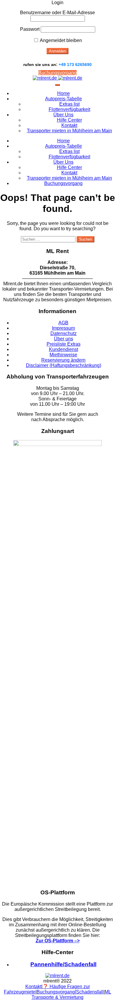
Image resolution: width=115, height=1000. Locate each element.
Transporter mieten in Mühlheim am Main (69, 130)
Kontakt (69, 125)
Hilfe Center (69, 120)
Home (63, 93)
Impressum (63, 328)
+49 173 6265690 (75, 64)
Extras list (69, 104)
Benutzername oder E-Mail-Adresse (57, 12)
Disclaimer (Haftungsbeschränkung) (63, 365)
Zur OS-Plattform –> (58, 940)
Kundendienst (63, 349)
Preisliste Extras (63, 344)
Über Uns (63, 114)
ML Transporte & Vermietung (71, 994)
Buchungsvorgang (57, 72)
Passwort (30, 29)
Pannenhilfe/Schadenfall (63, 964)
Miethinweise (63, 354)
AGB (63, 322)
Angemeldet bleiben (60, 40)
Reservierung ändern (63, 360)
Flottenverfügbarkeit (69, 109)
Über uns (63, 338)
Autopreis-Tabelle (63, 98)
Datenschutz (63, 333)
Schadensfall (90, 991)
